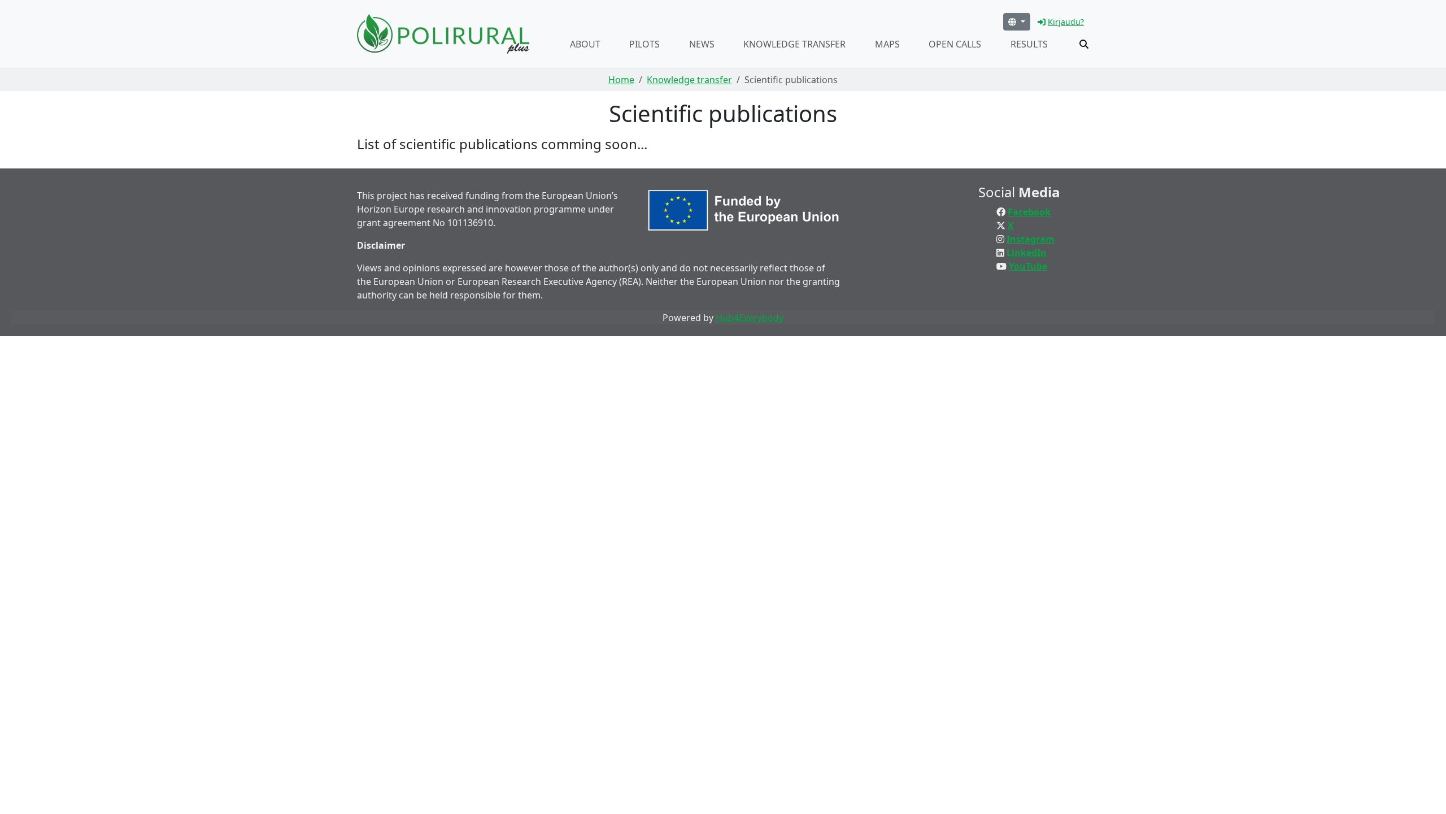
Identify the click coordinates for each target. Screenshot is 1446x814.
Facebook (1029, 212)
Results (1029, 44)
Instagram (1031, 239)
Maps (887, 44)
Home (621, 79)
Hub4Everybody (749, 317)
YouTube (1028, 266)
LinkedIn (1027, 252)
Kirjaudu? (1066, 21)
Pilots (644, 44)
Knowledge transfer (794, 44)
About (585, 44)
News (702, 44)
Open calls (955, 44)
